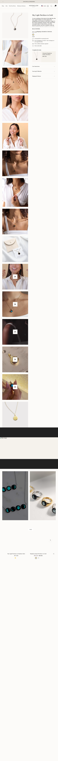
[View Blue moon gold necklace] (15, 304)
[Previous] (3, 1)
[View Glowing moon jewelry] (15, 332)
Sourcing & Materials (36, 71)
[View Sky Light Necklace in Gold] (15, 277)
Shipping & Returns (36, 76)
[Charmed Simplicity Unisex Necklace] (36, 56)
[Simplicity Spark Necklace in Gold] (38, 540)
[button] (3, 6)
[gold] (33, 35)
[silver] (39, 558)
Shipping (39, 31)
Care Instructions (35, 66)
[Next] (55, 1)
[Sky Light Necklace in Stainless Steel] (16, 540)
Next (50, 540)
